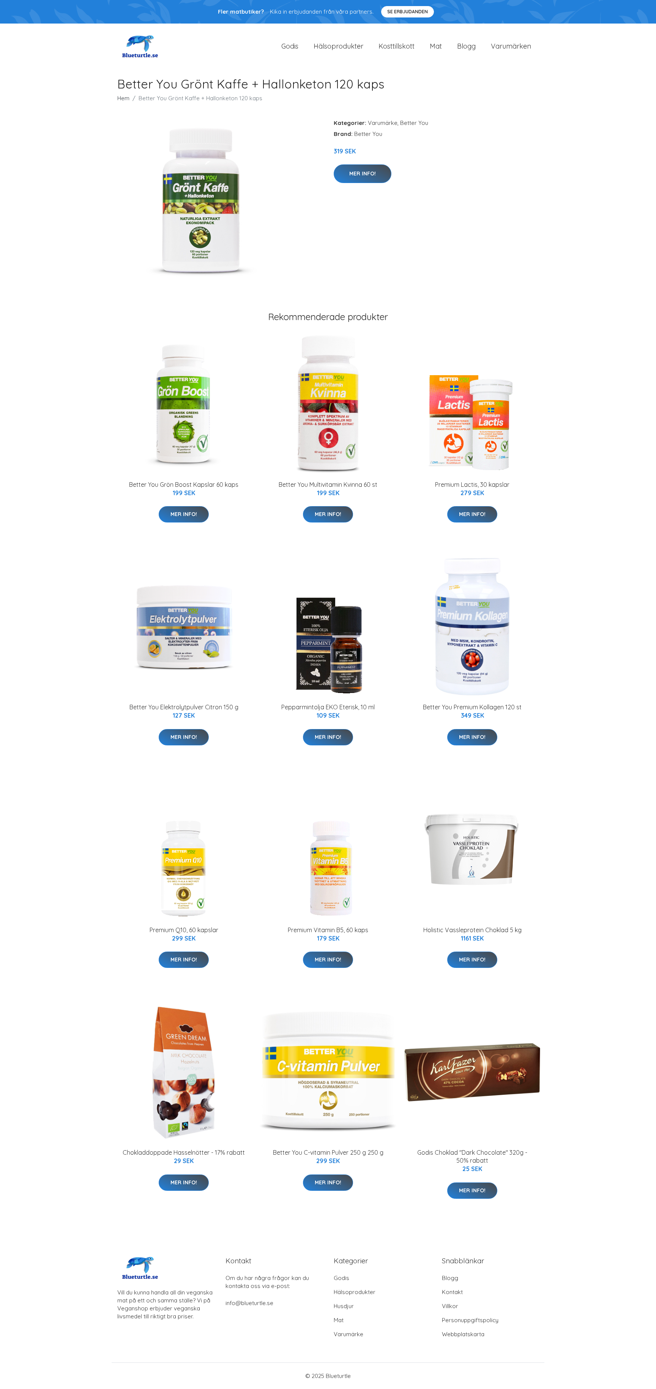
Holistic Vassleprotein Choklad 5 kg (472, 930)
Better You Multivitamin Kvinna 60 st (328, 484)
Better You (414, 122)
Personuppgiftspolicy (470, 1320)
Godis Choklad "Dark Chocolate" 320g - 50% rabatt (472, 1156)
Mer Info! (362, 173)
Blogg (466, 46)
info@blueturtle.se (249, 1303)
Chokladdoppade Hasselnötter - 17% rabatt (184, 1152)
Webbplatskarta (463, 1334)
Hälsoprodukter (338, 46)
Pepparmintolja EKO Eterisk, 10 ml (328, 707)
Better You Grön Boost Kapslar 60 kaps (183, 484)
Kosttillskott (396, 46)
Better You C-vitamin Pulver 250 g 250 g (328, 1152)
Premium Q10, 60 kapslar (184, 930)
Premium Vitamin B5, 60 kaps (328, 930)
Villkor (450, 1306)
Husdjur (344, 1306)
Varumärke (382, 122)
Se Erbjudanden (407, 11)
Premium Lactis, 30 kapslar (472, 484)
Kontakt (452, 1292)
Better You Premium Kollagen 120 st (472, 707)
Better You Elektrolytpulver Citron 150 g (183, 707)
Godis (289, 46)
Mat (436, 46)
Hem (123, 98)
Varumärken (511, 46)
